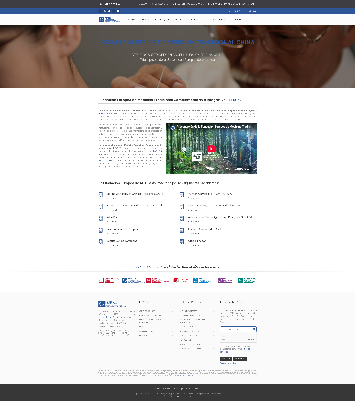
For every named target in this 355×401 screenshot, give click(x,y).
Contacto (236, 19)
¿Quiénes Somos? (147, 311)
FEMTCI (103, 113)
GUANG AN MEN (124, 323)
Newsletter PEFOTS (188, 336)
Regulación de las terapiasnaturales (192, 321)
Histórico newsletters (190, 315)
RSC (182, 19)
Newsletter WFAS (188, 327)
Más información (175, 71)
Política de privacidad (181, 389)
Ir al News (238, 359)
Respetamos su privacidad (229, 363)
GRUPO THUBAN (106, 160)
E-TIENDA (252, 4)
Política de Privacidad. (187, 375)
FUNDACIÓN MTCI (145, 4)
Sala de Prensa (220, 19)
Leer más (126, 326)
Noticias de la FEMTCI (189, 331)
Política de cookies (162, 389)
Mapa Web (196, 389)
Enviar (224, 359)
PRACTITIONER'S (214, 4)
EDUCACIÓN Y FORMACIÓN (150, 315)
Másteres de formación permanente (150, 321)
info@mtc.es (251, 11)
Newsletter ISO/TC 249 (190, 344)
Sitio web (111, 198)
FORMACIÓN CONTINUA (234, 4)
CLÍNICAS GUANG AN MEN (193, 4)
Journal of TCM (198, 19)
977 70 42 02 (236, 11)
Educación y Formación (165, 19)
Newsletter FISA (187, 340)
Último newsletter (188, 311)
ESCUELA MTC (161, 4)
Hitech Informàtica (183, 396)
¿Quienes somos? (137, 19)
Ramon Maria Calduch (109, 317)
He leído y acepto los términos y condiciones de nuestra (235, 349)
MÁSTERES (175, 4)
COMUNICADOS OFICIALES (190, 349)
